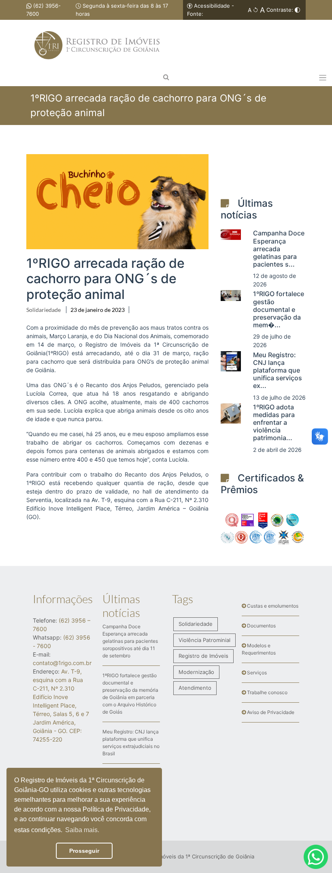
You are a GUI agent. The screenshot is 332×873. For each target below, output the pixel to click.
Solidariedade (43, 309)
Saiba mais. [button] (82, 829)
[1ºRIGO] (97, 28)
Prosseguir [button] (84, 851)
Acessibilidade (212, 5)
